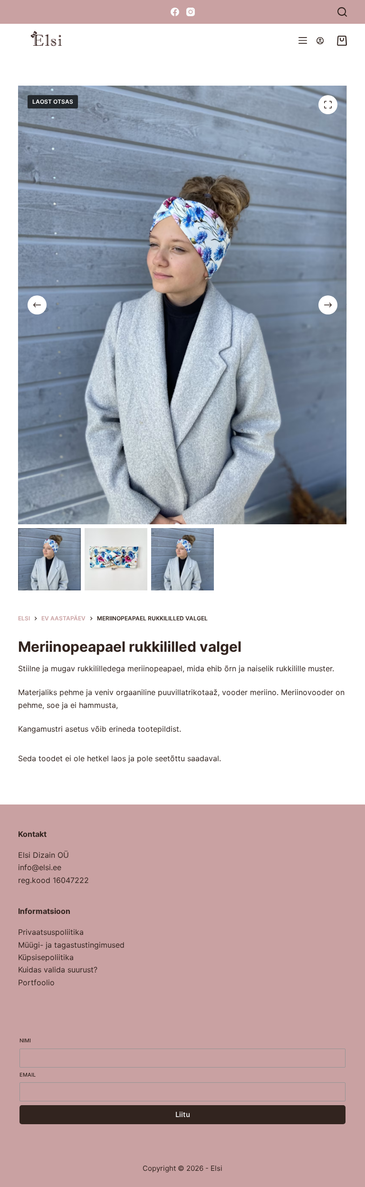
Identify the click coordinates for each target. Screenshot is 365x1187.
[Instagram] (190, 12)
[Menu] (302, 40)
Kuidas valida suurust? (57, 969)
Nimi (25, 1040)
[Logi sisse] (320, 40)
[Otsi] (342, 12)
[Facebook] (175, 12)
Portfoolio (36, 982)
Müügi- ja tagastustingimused (71, 945)
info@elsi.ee (39, 867)
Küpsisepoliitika (46, 957)
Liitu (182, 1114)
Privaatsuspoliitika (51, 932)
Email (27, 1074)
